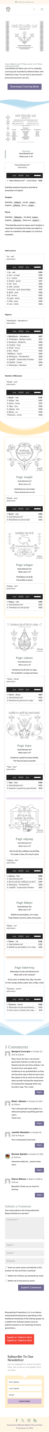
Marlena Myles (24, 1425)
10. (13, 298)
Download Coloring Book (24, 86)
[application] (24, 175)
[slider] (37, 175)
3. (12, 278)
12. (13, 304)
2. (13, 275)
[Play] (9, 175)
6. (13, 287)
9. (12, 295)
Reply (39, 1092)
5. (12, 284)
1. (22, 181)
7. (19, 290)
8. (12, 293)
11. (12, 301)
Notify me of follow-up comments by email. (26, 1276)
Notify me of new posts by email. (21, 1281)
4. (14, 281)
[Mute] (32, 175)
